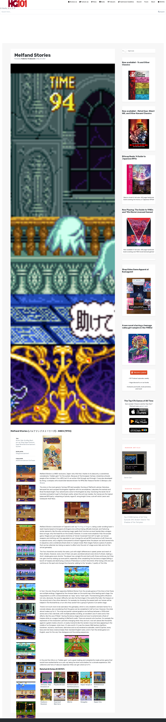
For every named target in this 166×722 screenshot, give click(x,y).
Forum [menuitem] (146, 2)
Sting (22, 442)
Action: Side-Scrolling (22, 440)
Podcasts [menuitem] (112, 2)
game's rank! (143, 406)
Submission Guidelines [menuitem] (127, 2)
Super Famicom (29, 442)
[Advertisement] (83, 28)
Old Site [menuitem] (162, 2)
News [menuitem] (95, 2)
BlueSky (4, 8)
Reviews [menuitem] (72, 2)
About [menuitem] (153, 2)
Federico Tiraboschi (28, 59)
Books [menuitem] (103, 2)
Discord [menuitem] (139, 2)
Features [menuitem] (84, 2)
